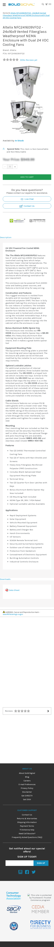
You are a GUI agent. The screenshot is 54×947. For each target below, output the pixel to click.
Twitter (34, 872)
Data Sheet (14, 590)
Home (5, 13)
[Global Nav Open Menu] (4, 4)
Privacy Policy (27, 788)
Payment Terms (27, 826)
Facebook (27, 872)
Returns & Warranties (27, 818)
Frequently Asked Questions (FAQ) (27, 837)
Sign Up (41, 863)
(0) (50, 4)
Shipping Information (27, 822)
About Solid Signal (27, 773)
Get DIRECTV (27, 796)
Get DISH (27, 799)
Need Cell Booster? (27, 833)
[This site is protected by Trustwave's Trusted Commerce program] (40, 897)
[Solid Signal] (21, 4)
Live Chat (29, 199)
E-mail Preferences (27, 784)
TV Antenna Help (27, 830)
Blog (27, 777)
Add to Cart (27, 177)
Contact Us (28, 206)
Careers (27, 780)
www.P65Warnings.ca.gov (13, 614)
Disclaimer (27, 792)
